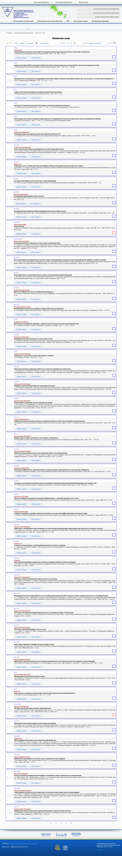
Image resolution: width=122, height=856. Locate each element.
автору (16, 43)
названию (22, 43)
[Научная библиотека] (76, 835)
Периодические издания (80, 21)
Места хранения (36, 58)
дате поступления (44, 43)
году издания (30, 43)
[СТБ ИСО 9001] (66, 850)
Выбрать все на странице (95, 43)
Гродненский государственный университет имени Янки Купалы (22, 843)
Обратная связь (83, 2)
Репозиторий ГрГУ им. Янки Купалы (23, 21)
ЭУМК (67, 21)
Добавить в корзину (21, 58)
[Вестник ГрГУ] (46, 835)
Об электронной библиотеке (64, 2)
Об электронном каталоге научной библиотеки (106, 9)
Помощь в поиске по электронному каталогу (107, 17)
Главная (10, 33)
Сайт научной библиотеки (41, 2)
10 (68, 43)
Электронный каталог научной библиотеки (49, 21)
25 (71, 43)
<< (51, 823)
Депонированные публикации (100, 21)
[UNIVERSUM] (61, 835)
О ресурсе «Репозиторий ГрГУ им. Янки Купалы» (106, 13)
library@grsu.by (100, 850)
